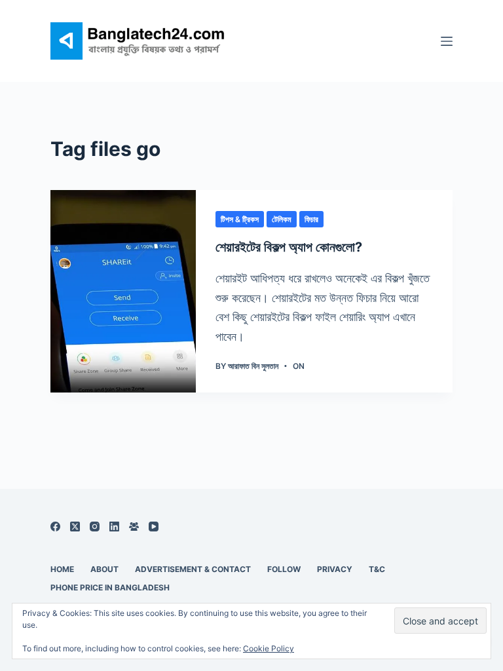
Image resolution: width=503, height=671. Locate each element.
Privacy (334, 569)
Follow (284, 569)
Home (62, 569)
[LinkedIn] (114, 526)
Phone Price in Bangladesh (110, 587)
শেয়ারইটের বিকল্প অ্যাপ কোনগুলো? (288, 247)
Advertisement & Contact (193, 569)
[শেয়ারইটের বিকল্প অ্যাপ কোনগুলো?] (123, 291)
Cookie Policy (268, 648)
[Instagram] (95, 526)
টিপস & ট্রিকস (240, 219)
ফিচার (311, 219)
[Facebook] (55, 526)
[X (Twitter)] (75, 526)
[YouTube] (153, 526)
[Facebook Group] (134, 526)
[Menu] (447, 41)
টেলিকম (281, 219)
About (104, 569)
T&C (377, 569)
